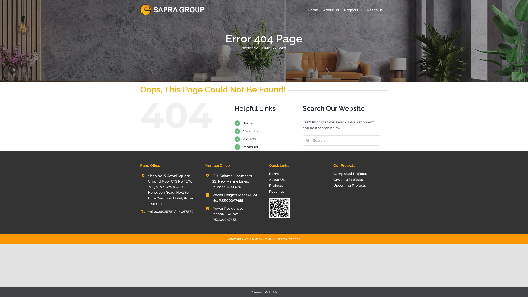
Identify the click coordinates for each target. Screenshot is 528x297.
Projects (249, 139)
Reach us (250, 147)
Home (247, 123)
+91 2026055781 (160, 212)
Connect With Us (264, 292)
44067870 (185, 212)
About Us (250, 131)
